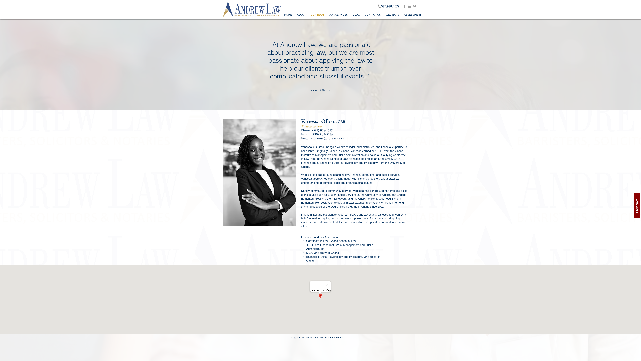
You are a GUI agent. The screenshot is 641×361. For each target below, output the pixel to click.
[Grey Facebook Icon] (404, 6)
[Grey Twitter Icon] (415, 6)
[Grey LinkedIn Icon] (409, 6)
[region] (259, 172)
